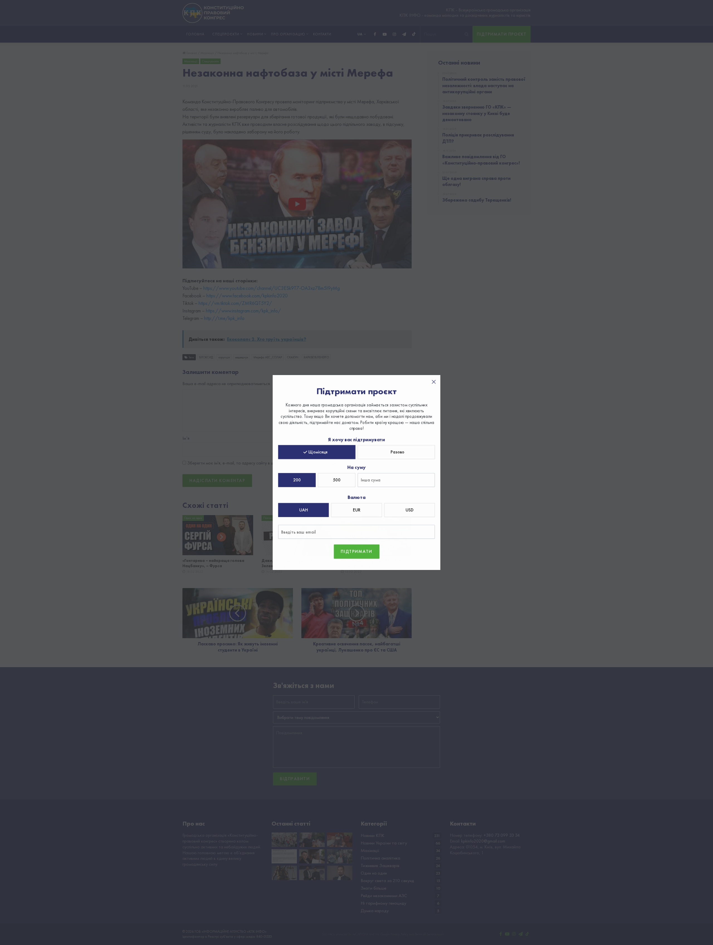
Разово (397, 452)
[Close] (433, 382)
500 (337, 480)
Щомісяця (318, 452)
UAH (303, 510)
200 (297, 480)
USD (409, 510)
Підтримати (356, 551)
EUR (356, 510)
